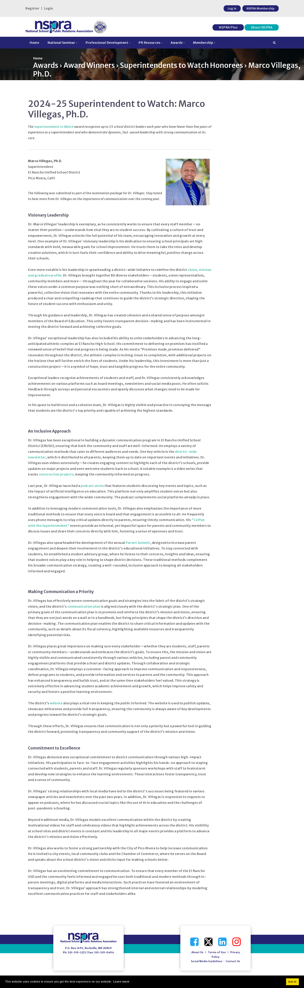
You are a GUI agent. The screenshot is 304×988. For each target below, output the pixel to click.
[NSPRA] (66, 27)
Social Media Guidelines (207, 961)
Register (32, 8)
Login (48, 8)
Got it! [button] (292, 981)
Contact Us (233, 961)
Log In (232, 8)
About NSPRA (262, 27)
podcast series (92, 486)
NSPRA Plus (228, 27)
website (56, 703)
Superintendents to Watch (54, 127)
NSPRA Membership (260, 8)
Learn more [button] (121, 981)
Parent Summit (138, 543)
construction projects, (57, 474)
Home (38, 58)
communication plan (83, 606)
